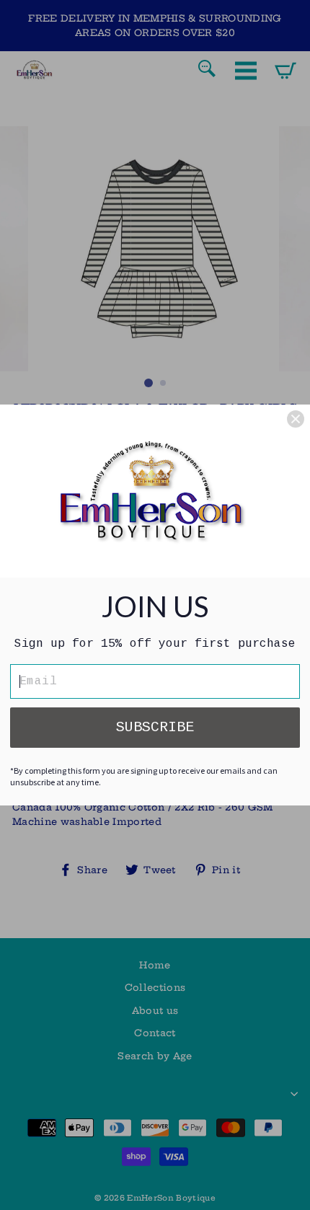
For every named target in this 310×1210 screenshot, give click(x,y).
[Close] (295, 419)
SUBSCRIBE (155, 727)
